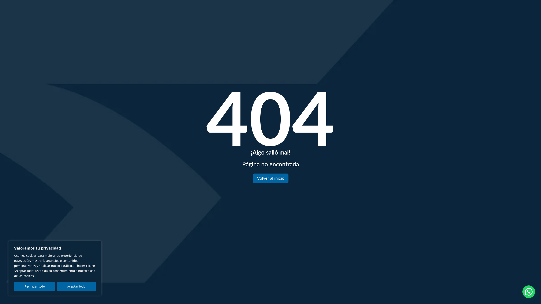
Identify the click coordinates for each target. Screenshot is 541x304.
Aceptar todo (76, 286)
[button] (528, 291)
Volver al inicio (270, 178)
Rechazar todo (35, 286)
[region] (54, 268)
